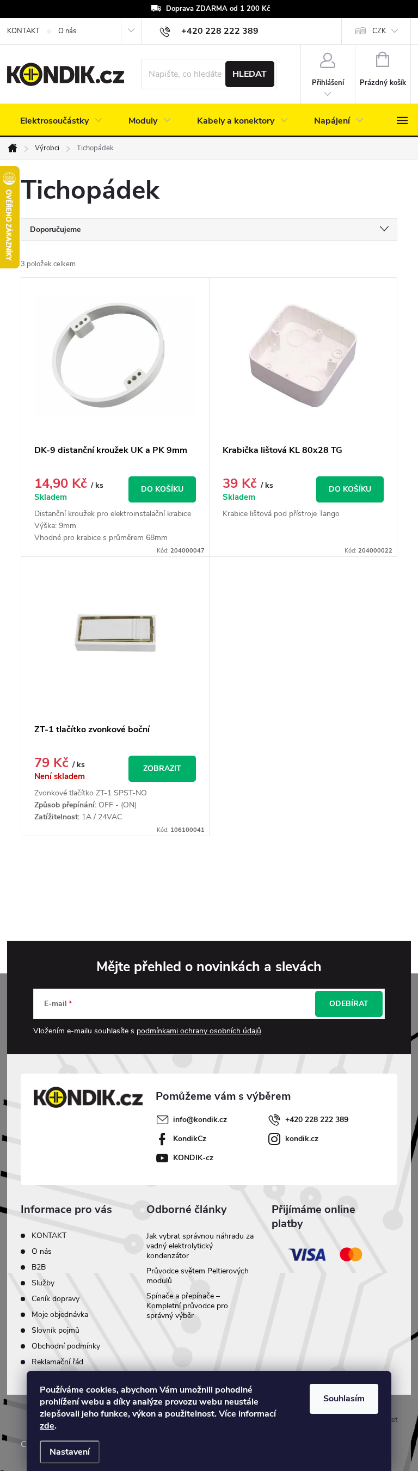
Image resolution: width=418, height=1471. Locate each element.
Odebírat (348, 1003)
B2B (39, 1267)
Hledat (249, 74)
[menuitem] (61, 121)
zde (47, 1426)
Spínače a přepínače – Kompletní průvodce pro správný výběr (187, 1306)
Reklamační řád (57, 1362)
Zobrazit (162, 768)
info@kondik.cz (200, 1119)
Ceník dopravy (55, 1299)
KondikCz (189, 1138)
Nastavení (70, 1452)
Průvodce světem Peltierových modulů (197, 1276)
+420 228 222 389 (316, 1119)
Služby (43, 1283)
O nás (67, 31)
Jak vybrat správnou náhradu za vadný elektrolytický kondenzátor (200, 1246)
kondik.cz (301, 1138)
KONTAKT (23, 31)
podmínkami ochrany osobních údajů (199, 1031)
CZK (379, 31)
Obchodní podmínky (66, 1346)
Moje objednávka (60, 1314)
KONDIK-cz (193, 1158)
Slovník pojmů (55, 1330)
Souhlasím (344, 1399)
